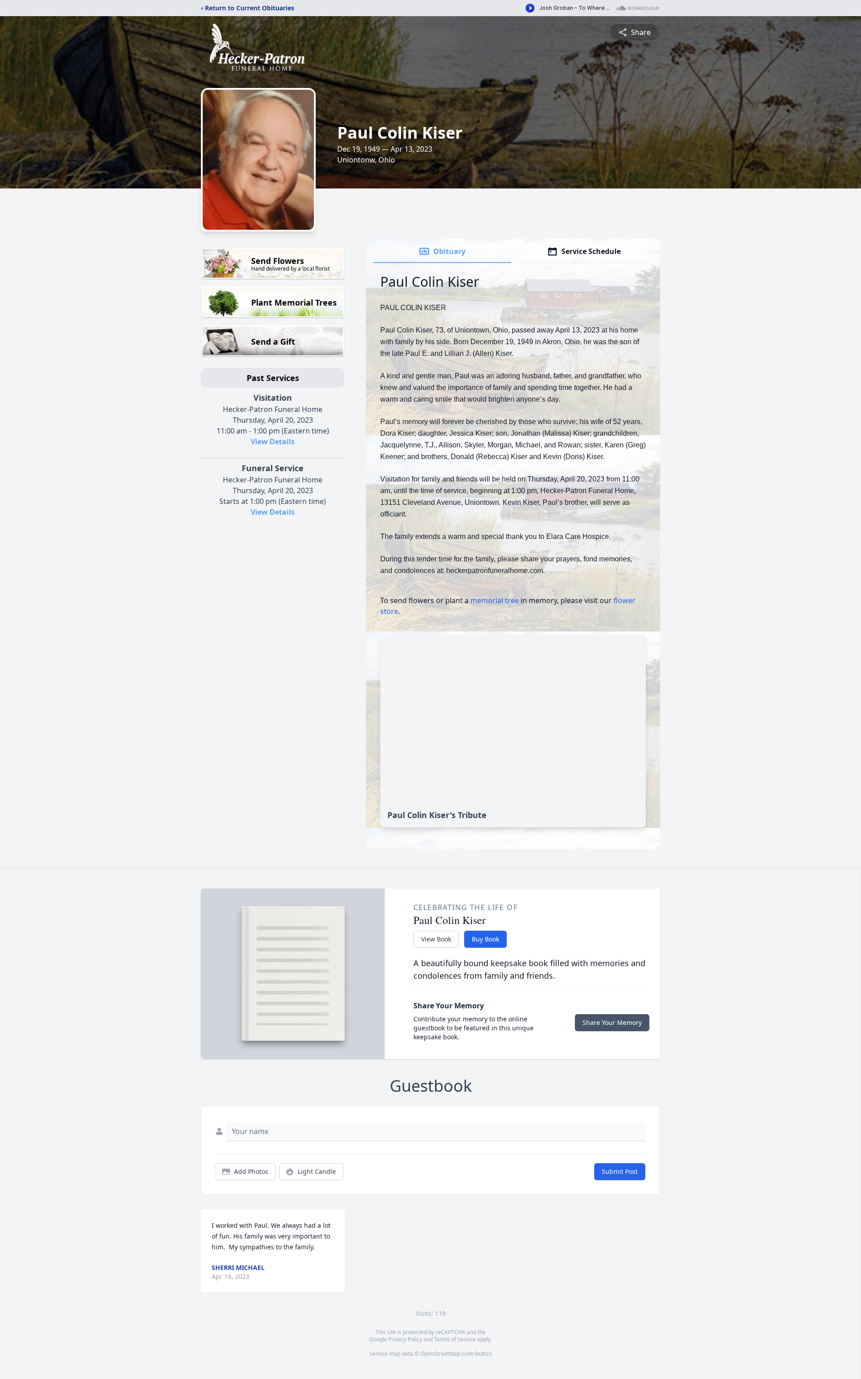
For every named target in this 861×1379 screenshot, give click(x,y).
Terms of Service (455, 1339)
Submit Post (620, 1171)
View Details (273, 442)
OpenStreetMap (440, 1353)
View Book (436, 939)
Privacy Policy (405, 1339)
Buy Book (485, 939)
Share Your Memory (612, 1022)
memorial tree (494, 600)
